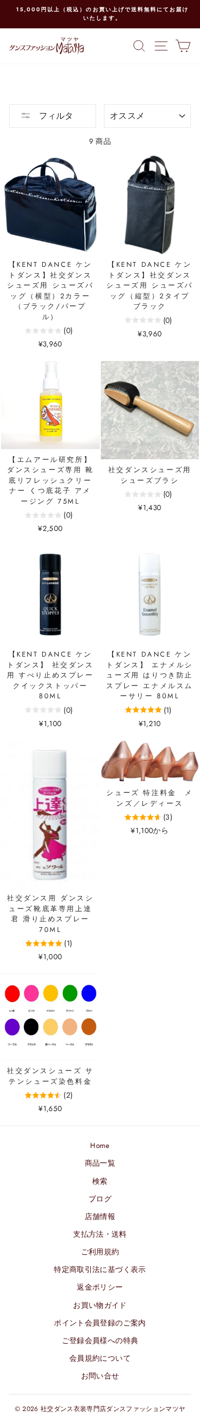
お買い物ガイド (99, 1305)
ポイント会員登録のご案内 (100, 1322)
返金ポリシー (100, 1287)
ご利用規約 (100, 1251)
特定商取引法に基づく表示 (100, 1269)
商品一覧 (100, 1163)
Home (99, 1145)
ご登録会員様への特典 (100, 1340)
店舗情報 (100, 1216)
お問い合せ (100, 1375)
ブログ (100, 1198)
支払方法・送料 (99, 1234)
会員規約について (100, 1358)
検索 (100, 1181)
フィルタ (54, 116)
